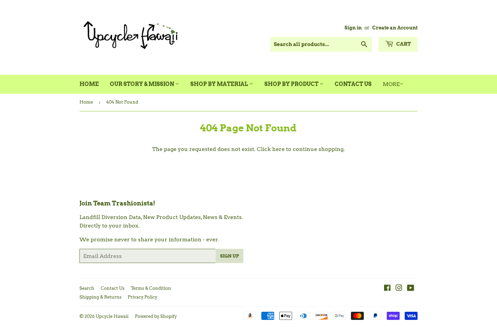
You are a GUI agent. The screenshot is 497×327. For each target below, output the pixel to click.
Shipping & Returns (100, 297)
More (391, 84)
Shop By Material (219, 84)
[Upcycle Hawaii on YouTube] (410, 288)
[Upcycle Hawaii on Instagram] (399, 288)
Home (89, 84)
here (278, 149)
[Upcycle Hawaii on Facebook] (387, 288)
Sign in (353, 27)
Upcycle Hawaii (112, 316)
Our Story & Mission (142, 84)
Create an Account (395, 27)
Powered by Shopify (156, 316)
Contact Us (353, 84)
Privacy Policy (142, 297)
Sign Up (229, 256)
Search (86, 288)
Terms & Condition (151, 288)
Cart (403, 44)
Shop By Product (292, 84)
